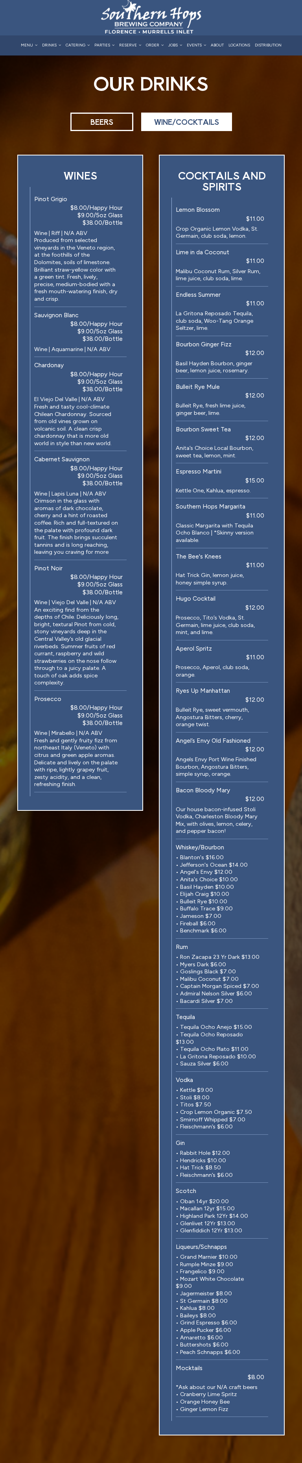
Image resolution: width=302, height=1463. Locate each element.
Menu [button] (27, 45)
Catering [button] (76, 45)
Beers (101, 122)
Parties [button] (102, 45)
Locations (239, 45)
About (217, 45)
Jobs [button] (173, 45)
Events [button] (195, 45)
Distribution (268, 45)
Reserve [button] (128, 45)
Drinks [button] (49, 45)
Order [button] (153, 45)
